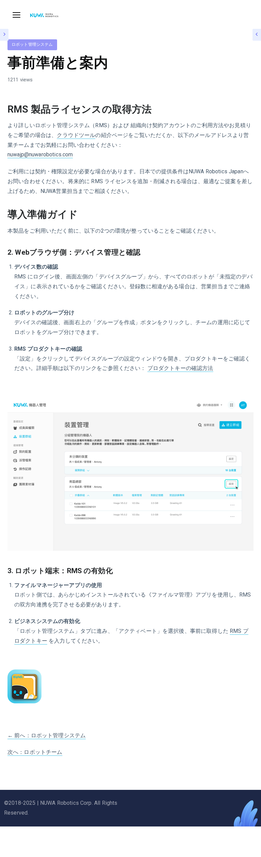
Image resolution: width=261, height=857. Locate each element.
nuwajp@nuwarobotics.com (40, 154)
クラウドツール (76, 135)
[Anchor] (156, 109)
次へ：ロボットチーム (35, 752)
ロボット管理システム (32, 44)
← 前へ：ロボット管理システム (46, 735)
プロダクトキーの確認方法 (180, 368)
